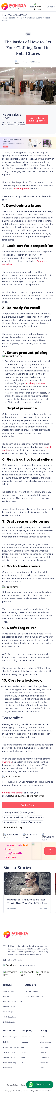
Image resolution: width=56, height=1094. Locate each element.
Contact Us (25, 1037)
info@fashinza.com (28, 965)
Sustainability (9, 1006)
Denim (43, 1052)
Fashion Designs (10, 1037)
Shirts (42, 1037)
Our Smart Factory (33, 991)
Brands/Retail (15, 15)
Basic (42, 1068)
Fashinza (7, 762)
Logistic (6, 996)
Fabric (5, 1042)
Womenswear (45, 1042)
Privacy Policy (12, 1085)
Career (23, 1052)
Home (5, 15)
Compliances (8, 991)
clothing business (35, 383)
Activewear (44, 1062)
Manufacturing (9, 1062)
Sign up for (8, 792)
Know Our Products (11, 1047)
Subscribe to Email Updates (37, 119)
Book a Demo (28, 805)
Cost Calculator (9, 1017)
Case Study (7, 1012)
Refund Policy (26, 1085)
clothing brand (21, 188)
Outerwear (44, 1057)
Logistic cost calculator (12, 1001)
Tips (24, 15)
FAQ (23, 1062)
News (23, 1057)
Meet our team (24, 1044)
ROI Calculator (9, 1022)
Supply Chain (9, 1052)
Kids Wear (44, 1047)
